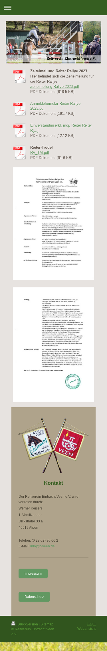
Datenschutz (34, 597)
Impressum (33, 573)
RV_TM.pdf (39, 152)
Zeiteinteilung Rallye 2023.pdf (54, 86)
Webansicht (86, 629)
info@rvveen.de (42, 546)
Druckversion (28, 624)
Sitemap (47, 624)
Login (91, 624)
